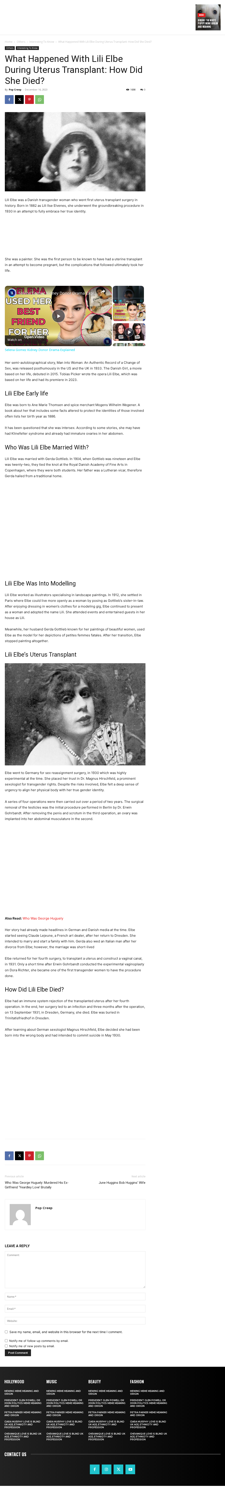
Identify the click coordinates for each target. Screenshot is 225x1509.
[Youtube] (130, 1469)
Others (21, 42)
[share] (103, 291)
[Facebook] (9, 99)
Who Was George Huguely (43, 918)
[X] (19, 99)
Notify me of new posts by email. (32, 1346)
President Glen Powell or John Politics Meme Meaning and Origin (23, 1403)
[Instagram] (106, 1469)
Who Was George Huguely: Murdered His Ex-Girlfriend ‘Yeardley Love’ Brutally (37, 1185)
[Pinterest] (29, 99)
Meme (201, 15)
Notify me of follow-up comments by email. (39, 1341)
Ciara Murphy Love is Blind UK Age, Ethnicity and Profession (22, 1424)
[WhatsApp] (39, 99)
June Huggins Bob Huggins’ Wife (122, 1183)
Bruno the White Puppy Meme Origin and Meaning (208, 23)
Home (9, 42)
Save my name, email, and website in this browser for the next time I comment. (66, 1332)
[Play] (115, 300)
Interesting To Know (41, 42)
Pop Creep (15, 89)
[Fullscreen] (141, 300)
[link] (11, 292)
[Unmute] (120, 300)
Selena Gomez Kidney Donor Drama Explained (57, 293)
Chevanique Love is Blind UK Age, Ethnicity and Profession (22, 1436)
